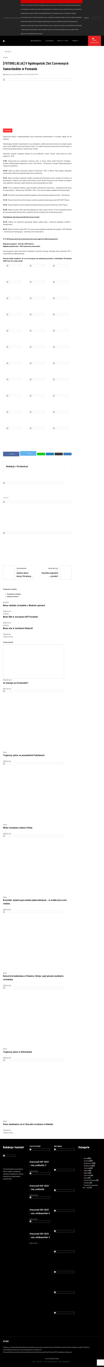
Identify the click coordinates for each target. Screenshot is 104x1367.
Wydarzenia (88, 1166)
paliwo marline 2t (79, 1347)
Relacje (86, 1170)
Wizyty (86, 1178)
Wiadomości (7, 680)
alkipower (11, 1350)
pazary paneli (33, 1350)
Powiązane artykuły (14, 594)
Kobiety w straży (8, 1347)
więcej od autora (12, 596)
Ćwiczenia (87, 1175)
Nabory (86, 1173)
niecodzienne (16, 1352)
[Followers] (96, 17)
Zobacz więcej (8, 637)
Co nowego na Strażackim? (15, 682)
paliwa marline (62, 1347)
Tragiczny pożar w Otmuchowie (17, 1051)
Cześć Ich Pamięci (90, 1180)
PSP (55, 1352)
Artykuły (8, 51)
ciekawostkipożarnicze (28, 1352)
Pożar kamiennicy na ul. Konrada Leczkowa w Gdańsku (47, 17)
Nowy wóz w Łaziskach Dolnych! (18, 628)
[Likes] (92, 17)
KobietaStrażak (19, 1347)
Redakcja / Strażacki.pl (17, 466)
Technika (87, 1168)
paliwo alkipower (66, 1352)
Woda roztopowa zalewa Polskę (65, 5)
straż (58, 1352)
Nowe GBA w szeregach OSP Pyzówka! (20, 616)
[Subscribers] (99, 17)
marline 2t (70, 1347)
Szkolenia (87, 1183)
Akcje (5, 752)
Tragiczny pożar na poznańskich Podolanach (37, 5)
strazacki (28, 1347)
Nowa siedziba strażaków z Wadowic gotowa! (24, 605)
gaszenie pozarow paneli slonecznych (44, 1347)
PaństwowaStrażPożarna (45, 1352)
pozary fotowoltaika (22, 1350)
